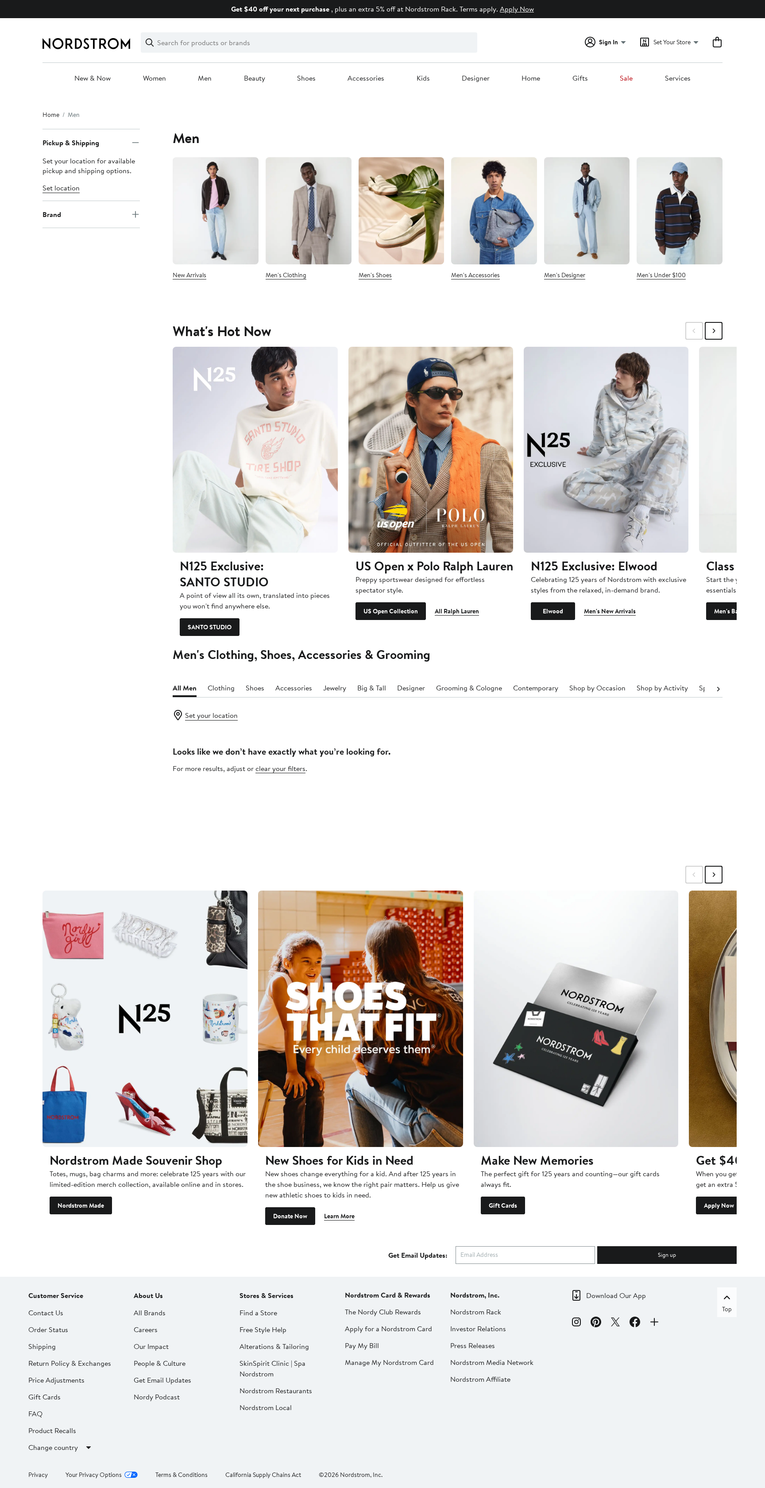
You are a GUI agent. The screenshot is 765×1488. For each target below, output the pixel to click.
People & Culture (159, 1363)
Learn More (339, 1216)
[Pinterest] (596, 1323)
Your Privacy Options (94, 1474)
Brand (51, 214)
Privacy (38, 1474)
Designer (476, 78)
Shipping (42, 1346)
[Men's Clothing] (309, 210)
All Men (185, 688)
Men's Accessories (475, 275)
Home (531, 78)
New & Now (92, 78)
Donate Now (290, 1216)
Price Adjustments (56, 1380)
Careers (146, 1329)
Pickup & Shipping (70, 142)
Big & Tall (371, 688)
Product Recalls (52, 1430)
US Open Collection (390, 611)
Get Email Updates (162, 1380)
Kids (423, 78)
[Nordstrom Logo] (86, 43)
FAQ (35, 1413)
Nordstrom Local (266, 1407)
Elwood (553, 611)
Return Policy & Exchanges (69, 1363)
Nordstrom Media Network (491, 1362)
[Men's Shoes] (401, 210)
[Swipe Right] (713, 331)
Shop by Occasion (597, 688)
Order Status (48, 1329)
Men (205, 78)
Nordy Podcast (157, 1397)
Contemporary (535, 688)
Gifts (580, 78)
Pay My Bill (362, 1345)
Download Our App (616, 1295)
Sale (626, 78)
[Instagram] (576, 1323)
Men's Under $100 (661, 275)
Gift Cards (503, 1205)
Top (727, 1309)
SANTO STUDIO (210, 627)
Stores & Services (267, 1295)
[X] (615, 1323)
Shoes (306, 78)
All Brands (150, 1313)
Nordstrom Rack (475, 1312)
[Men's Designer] (587, 210)
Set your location (211, 715)
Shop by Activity (662, 688)
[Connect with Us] (654, 1323)
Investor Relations (478, 1328)
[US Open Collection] (430, 450)
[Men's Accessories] (494, 210)
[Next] (718, 688)
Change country (53, 1447)
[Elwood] (606, 450)
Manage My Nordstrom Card (389, 1362)
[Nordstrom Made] (144, 1019)
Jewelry (334, 688)
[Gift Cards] (576, 1019)
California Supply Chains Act (263, 1474)
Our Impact (151, 1346)
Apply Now (517, 9)
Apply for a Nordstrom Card (388, 1328)
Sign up (667, 1255)
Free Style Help (263, 1329)
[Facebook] (635, 1323)
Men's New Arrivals (610, 611)
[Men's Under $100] (679, 210)
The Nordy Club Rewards (383, 1312)
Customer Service (55, 1295)
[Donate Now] (360, 1019)
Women (154, 78)
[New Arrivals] (216, 210)
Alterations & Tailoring (274, 1346)
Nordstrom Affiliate (480, 1379)
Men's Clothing (286, 275)
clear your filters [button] (280, 768)
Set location (61, 188)
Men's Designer (564, 275)
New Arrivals (189, 275)
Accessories (366, 78)
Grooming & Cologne (469, 688)
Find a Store (258, 1313)
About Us (148, 1295)
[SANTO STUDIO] (255, 450)
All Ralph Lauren (457, 611)
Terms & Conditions (181, 1474)
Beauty (254, 78)
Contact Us (45, 1313)
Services (678, 78)
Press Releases (472, 1345)
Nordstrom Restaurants (276, 1390)
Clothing (221, 688)
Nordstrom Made (81, 1205)
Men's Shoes (375, 275)
